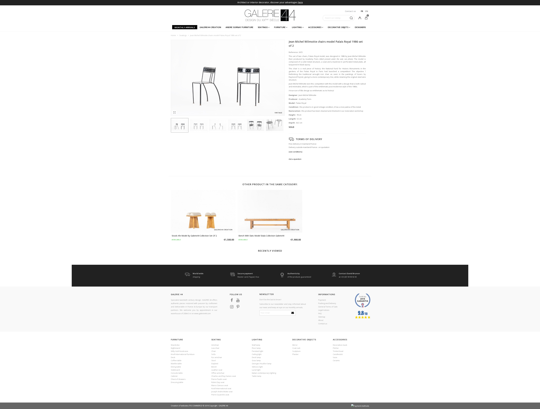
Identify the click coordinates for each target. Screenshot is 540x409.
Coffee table (176, 360)
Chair (213, 351)
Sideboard (175, 370)
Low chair (215, 348)
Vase (335, 357)
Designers (360, 27)
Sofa (213, 354)
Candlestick (338, 354)
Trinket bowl (338, 351)
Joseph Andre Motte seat (221, 391)
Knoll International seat (221, 388)
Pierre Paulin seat (219, 379)
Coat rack (296, 348)
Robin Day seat (217, 382)
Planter (295, 354)
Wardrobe (175, 345)
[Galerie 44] (270, 15)
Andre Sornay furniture (239, 27)
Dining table (176, 367)
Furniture (279, 27)
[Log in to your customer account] (359, 17)
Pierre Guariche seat (220, 394)
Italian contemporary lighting (264, 373)
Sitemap (321, 317)
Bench (214, 367)
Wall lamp (256, 345)
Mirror (295, 345)
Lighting (297, 27)
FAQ (320, 313)
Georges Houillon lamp (261, 363)
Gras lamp (256, 360)
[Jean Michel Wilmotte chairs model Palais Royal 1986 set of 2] (174, 112)
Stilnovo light (257, 367)
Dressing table (177, 382)
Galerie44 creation (210, 27)
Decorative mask (340, 345)
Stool (213, 360)
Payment (322, 300)
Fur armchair (216, 357)
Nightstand (175, 348)
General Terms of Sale (328, 306)
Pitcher (336, 348)
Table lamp (256, 376)
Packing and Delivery (327, 303)
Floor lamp (256, 348)
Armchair (215, 345)
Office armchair (217, 373)
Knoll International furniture (182, 354)
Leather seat (216, 370)
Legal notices (323, 310)
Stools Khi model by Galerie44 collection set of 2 (194, 235)
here (300, 2)
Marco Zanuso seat (219, 385)
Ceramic (336, 360)
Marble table (176, 363)
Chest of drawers (178, 379)
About (320, 320)
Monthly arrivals (185, 27)
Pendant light (257, 351)
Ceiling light (256, 354)
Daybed (214, 363)
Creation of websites (180, 405)
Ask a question (295, 159)
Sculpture (296, 351)
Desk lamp (256, 357)
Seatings (263, 27)
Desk (173, 357)
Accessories (314, 27)
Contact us (322, 323)
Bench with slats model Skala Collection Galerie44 (261, 235)
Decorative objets (338, 27)
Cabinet (174, 376)
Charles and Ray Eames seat (223, 376)
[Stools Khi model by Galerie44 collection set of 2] (203, 211)
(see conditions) (295, 151)
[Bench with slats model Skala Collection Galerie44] (270, 211)
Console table (177, 373)
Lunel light (256, 370)
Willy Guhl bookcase (179, 351)
